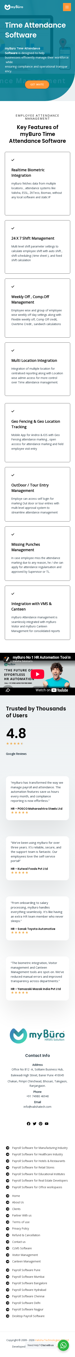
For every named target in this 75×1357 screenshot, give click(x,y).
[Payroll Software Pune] (23, 1270)
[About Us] (15, 1202)
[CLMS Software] (19, 1248)
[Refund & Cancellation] (23, 1235)
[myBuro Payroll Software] (14, 7)
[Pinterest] (40, 1123)
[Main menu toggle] (67, 7)
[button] (37, 84)
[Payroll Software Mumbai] (25, 1277)
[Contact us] (16, 1242)
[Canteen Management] (23, 1261)
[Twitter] (34, 1123)
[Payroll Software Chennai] (25, 1296)
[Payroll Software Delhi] (23, 1303)
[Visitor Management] (22, 1255)
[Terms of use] (18, 1222)
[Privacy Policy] (17, 1228)
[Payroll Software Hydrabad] (26, 1290)
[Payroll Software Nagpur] (24, 1309)
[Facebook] (28, 1123)
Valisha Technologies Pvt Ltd (52, 1340)
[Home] (13, 1196)
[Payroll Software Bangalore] (26, 1283)
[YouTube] (46, 1123)
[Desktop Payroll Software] (25, 1316)
